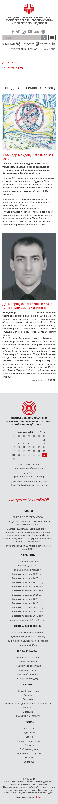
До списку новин (11, 62)
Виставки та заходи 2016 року (28, 615)
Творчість (28, 707)
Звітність (29, 745)
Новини (28, 510)
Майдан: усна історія (28, 690)
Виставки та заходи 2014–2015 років (28, 619)
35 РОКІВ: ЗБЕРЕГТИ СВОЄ (28, 517)
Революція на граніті (28, 657)
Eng (53, 49)
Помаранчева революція (28, 665)
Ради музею (29, 732)
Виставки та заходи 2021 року (28, 594)
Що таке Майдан (27, 650)
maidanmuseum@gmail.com (29, 467)
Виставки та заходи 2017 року (28, 611)
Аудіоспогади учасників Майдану (27, 636)
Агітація (28, 694)
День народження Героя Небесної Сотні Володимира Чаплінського (27, 305)
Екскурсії (44, 43)
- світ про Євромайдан (28, 674)
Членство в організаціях (29, 740)
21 (34, 451)
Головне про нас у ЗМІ (29, 753)
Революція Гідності (28, 669)
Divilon (38, 796)
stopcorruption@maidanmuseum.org (29, 485)
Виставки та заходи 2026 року (28, 573)
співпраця (8, 43)
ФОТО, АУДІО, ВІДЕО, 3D (28, 625)
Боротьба (28, 699)
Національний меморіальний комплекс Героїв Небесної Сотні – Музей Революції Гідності (29, 20)
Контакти (29, 728)
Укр (46, 49)
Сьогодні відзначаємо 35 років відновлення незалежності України (28, 523)
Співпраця (29, 761)
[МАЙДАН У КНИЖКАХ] (28, 715)
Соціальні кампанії (28, 561)
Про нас (29, 721)
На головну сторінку (12, 67)
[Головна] (29, 9)
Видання (29, 43)
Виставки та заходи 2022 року (28, 590)
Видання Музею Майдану (27, 569)
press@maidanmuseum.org (29, 476)
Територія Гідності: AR (24, 49)
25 (19, 454)
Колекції (28, 684)
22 (39, 451)
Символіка (27, 711)
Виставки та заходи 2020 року (28, 598)
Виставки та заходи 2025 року (28, 578)
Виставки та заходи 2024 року (28, 582)
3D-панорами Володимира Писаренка (28, 640)
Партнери (29, 736)
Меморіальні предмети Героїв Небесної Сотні (28, 703)
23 (44, 451)
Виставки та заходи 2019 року (28, 603)
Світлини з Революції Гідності (27, 632)
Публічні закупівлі (29, 749)
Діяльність (28, 554)
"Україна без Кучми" (27, 661)
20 (29, 451)
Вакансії (29, 757)
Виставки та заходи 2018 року (28, 607)
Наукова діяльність (28, 565)
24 (13, 454)
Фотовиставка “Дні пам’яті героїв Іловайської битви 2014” (27, 547)
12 (24, 447)
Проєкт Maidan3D (28, 644)
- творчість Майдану (27, 678)
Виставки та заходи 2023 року (28, 586)
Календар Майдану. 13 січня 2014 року (27, 156)
